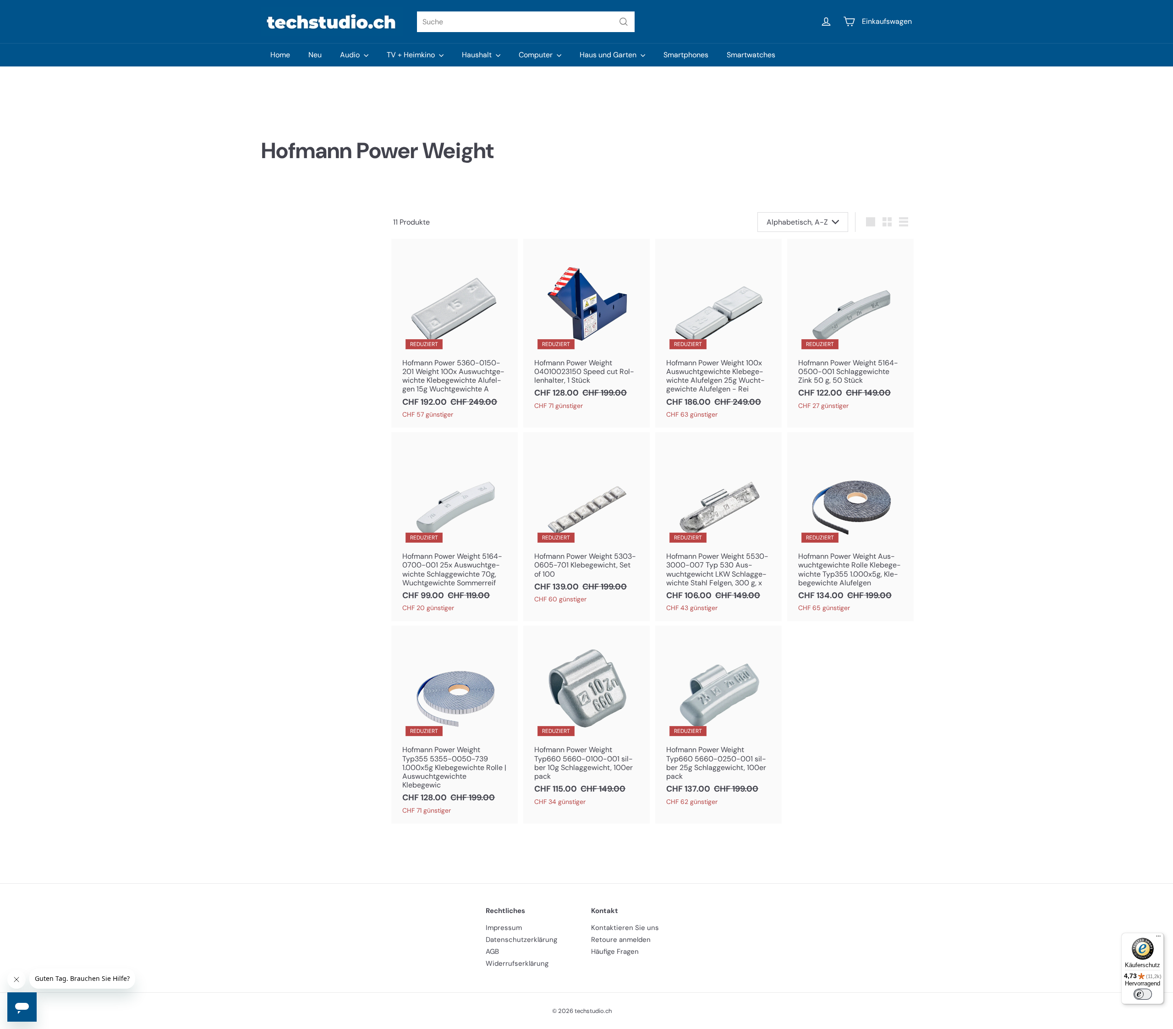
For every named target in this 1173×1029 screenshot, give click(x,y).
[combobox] (526, 21)
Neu (315, 55)
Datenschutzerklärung (521, 939)
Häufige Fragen (615, 951)
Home (280, 55)
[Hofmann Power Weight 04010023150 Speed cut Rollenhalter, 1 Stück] (586, 329)
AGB (492, 951)
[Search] (624, 21)
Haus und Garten (609, 55)
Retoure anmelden (621, 939)
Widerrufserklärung (517, 963)
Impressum (504, 927)
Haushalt (477, 55)
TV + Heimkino (412, 55)
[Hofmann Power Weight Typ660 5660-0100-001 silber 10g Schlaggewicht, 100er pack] (586, 720)
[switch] (1143, 994)
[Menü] (1158, 938)
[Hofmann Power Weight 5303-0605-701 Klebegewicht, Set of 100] (586, 522)
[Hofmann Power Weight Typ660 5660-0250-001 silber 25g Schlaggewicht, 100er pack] (718, 720)
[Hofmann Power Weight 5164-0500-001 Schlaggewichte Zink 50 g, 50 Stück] (850, 329)
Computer (536, 55)
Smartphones (685, 55)
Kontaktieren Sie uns (625, 927)
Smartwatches (751, 55)
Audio (351, 55)
